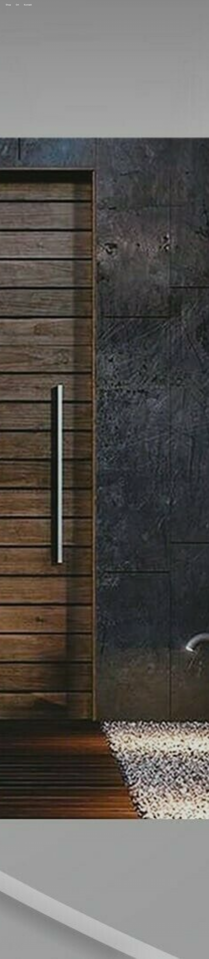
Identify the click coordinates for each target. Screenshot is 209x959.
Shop (8, 4)
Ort (17, 4)
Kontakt (28, 4)
